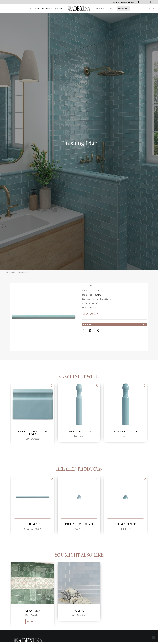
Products (13, 272)
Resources (100, 8)
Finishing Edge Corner (79, 524)
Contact (111, 8)
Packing (87, 324)
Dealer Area (123, 8)
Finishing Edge (32, 524)
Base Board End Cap (32, 431)
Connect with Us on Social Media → (124, 2)
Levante (97, 295)
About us (58, 8)
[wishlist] (154, 8)
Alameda (32, 610)
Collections (34, 8)
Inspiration (47, 8)
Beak (125, 431)
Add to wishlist (90, 314)
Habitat (79, 610)
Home (6, 272)
